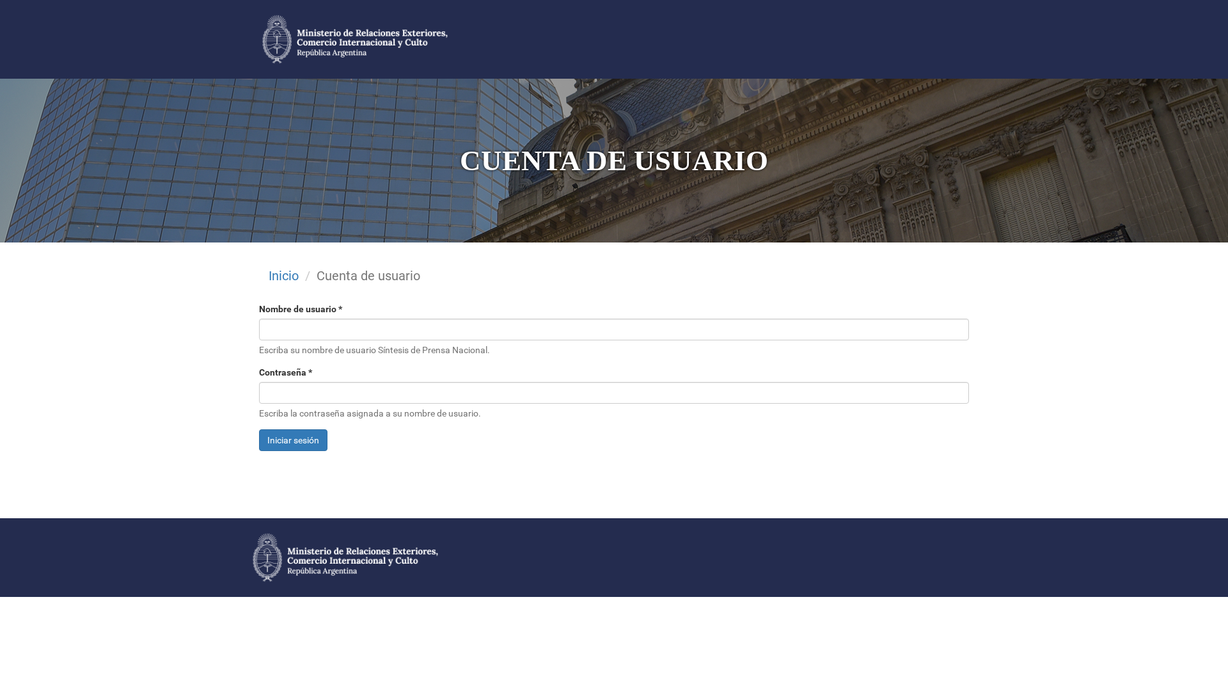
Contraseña (285, 372)
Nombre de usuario (300, 309)
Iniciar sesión (293, 440)
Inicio (284, 275)
